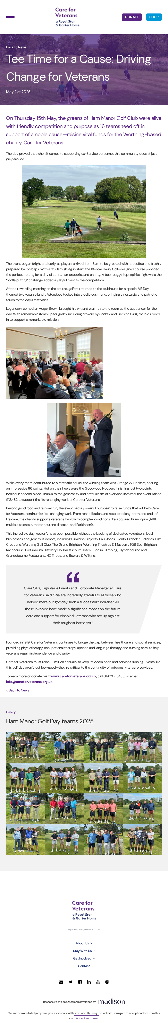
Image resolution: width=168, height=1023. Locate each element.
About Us (82, 943)
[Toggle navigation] (10, 17)
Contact (84, 966)
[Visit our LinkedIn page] (89, 982)
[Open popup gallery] (25, 747)
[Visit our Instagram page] (107, 982)
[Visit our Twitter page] (71, 982)
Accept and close (87, 1018)
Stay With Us (82, 951)
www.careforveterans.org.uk (73, 676)
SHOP (154, 17)
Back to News (16, 47)
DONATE (132, 17)
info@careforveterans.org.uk (29, 681)
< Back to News (17, 690)
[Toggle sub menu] (91, 943)
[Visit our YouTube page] (98, 982)
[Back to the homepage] (67, 17)
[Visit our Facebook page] (80, 982)
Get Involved (82, 958)
